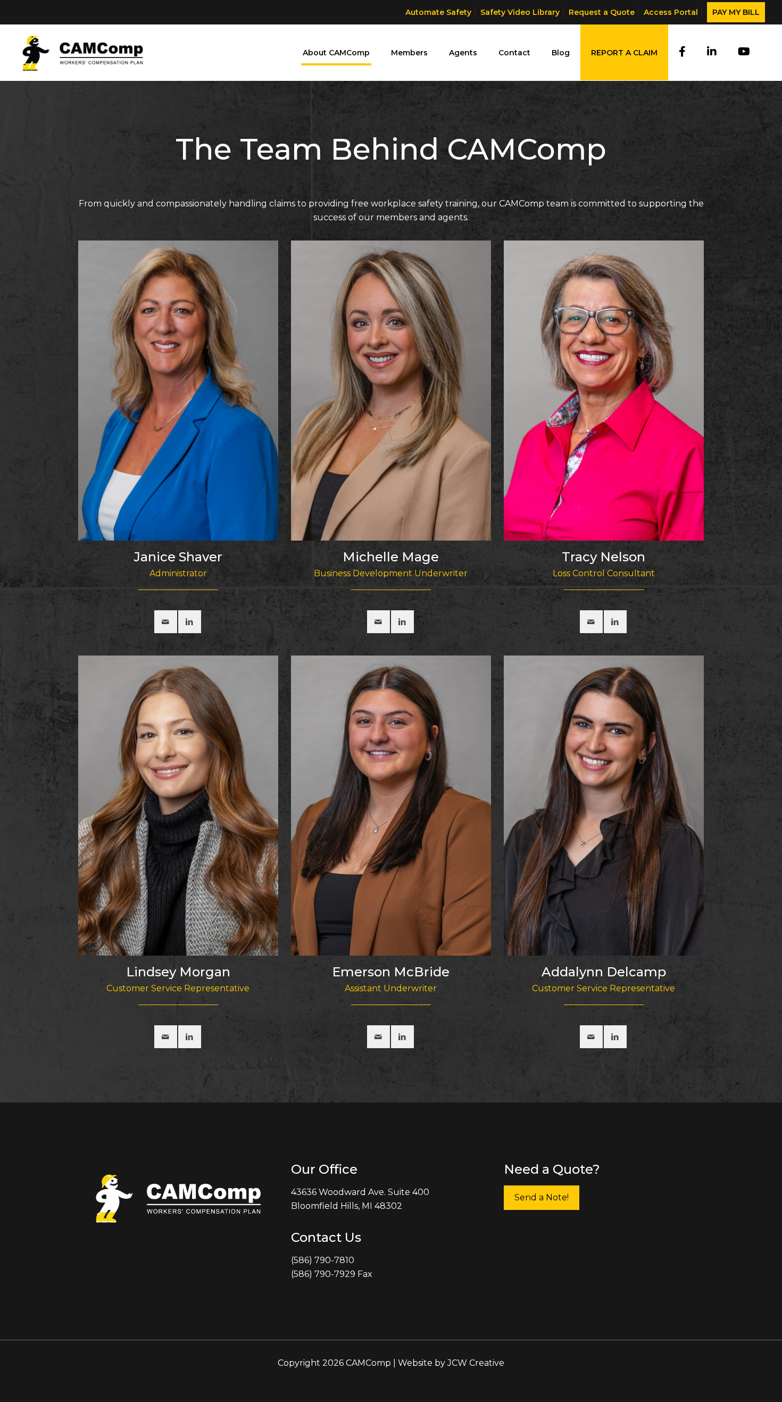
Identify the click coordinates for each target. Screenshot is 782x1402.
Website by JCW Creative (451, 1363)
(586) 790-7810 (322, 1260)
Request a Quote (602, 12)
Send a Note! (541, 1197)
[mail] (165, 621)
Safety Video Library (520, 12)
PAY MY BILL (736, 12)
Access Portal (671, 12)
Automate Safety (438, 12)
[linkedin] (189, 621)
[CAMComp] (83, 52)
